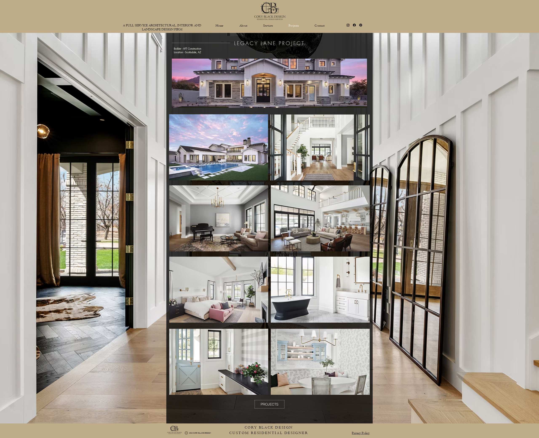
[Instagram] (348, 25)
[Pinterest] (361, 25)
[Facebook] (354, 25)
